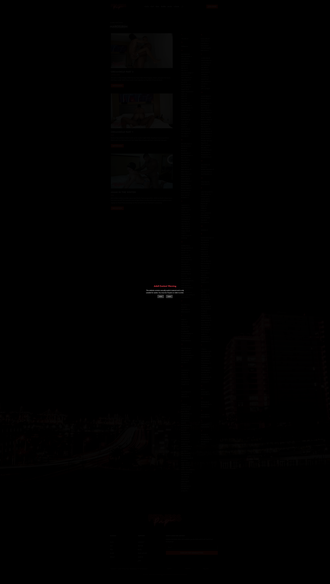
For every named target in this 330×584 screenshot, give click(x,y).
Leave (169, 296)
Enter (160, 296)
